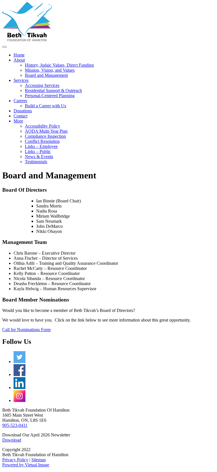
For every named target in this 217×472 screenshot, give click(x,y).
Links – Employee (41, 146)
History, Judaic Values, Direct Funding (59, 65)
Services (21, 80)
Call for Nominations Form (26, 329)
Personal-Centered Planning (50, 95)
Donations (23, 110)
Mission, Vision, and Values (50, 70)
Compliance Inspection (45, 136)
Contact (20, 115)
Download (11, 440)
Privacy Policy (15, 459)
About (19, 60)
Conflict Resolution (42, 141)
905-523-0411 (14, 425)
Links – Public (38, 151)
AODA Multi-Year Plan (46, 131)
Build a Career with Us (45, 105)
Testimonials (36, 161)
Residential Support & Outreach (53, 90)
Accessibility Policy (42, 126)
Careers (20, 100)
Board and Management (46, 75)
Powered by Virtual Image (25, 464)
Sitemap (38, 459)
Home (19, 55)
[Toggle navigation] (4, 47)
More (18, 121)
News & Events (39, 156)
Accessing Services (42, 85)
